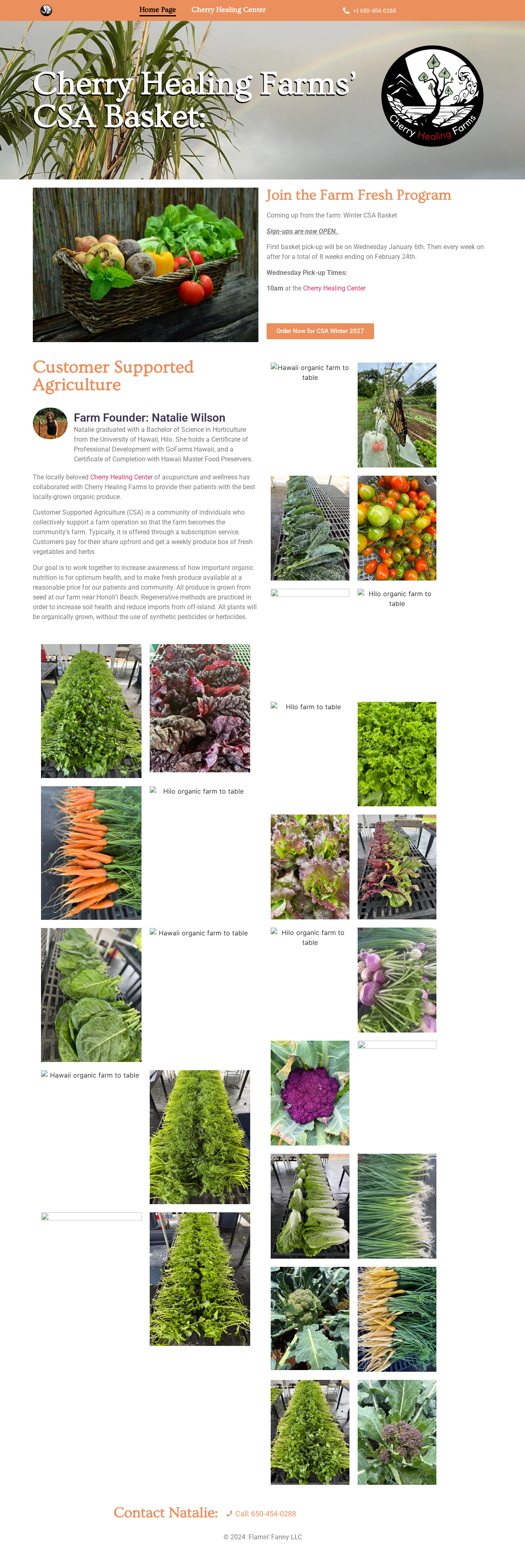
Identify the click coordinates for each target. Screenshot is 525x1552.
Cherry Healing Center (229, 9)
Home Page (157, 9)
